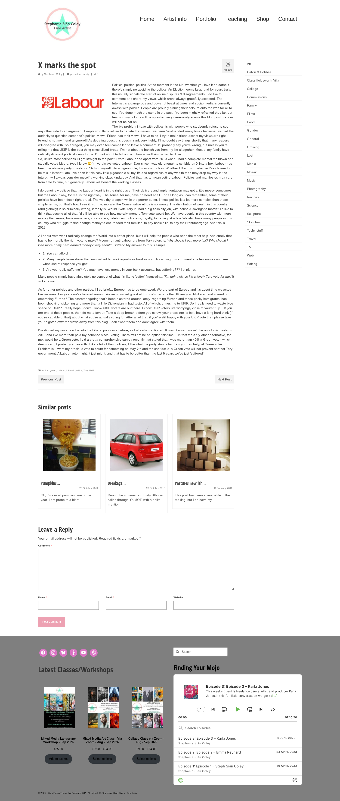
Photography (256, 189)
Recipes (253, 197)
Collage (252, 89)
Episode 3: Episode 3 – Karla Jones (207, 738)
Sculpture (254, 214)
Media (251, 164)
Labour (61, 370)
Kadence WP (79, 793)
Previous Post (51, 379)
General (253, 139)
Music (251, 180)
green (53, 370)
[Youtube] (83, 653)
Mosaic (252, 172)
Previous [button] (42, 465)
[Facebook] (43, 653)
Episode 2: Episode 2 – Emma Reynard (209, 752)
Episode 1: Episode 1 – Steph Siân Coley (211, 766)
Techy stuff (255, 230)
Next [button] (230, 465)
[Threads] (73, 653)
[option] (69, 463)
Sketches (253, 222)
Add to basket (58, 758)
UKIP (92, 370)
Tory (85, 370)
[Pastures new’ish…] (204, 445)
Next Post (224, 379)
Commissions (257, 97)
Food (251, 122)
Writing (252, 264)
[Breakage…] (136, 445)
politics (78, 370)
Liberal (70, 370)
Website (178, 597)
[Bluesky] (63, 653)
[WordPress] (94, 653)
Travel (251, 239)
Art (249, 64)
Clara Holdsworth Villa (263, 80)
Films (251, 114)
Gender (252, 130)
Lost (250, 155)
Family (85, 74)
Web (250, 255)
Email (110, 597)
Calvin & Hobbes (259, 72)
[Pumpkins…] (69, 445)
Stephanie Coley (53, 74)
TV (249, 247)
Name (42, 597)
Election (44, 370)
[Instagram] (53, 653)
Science (253, 205)
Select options (102, 758)
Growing (253, 147)
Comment (45, 545)
